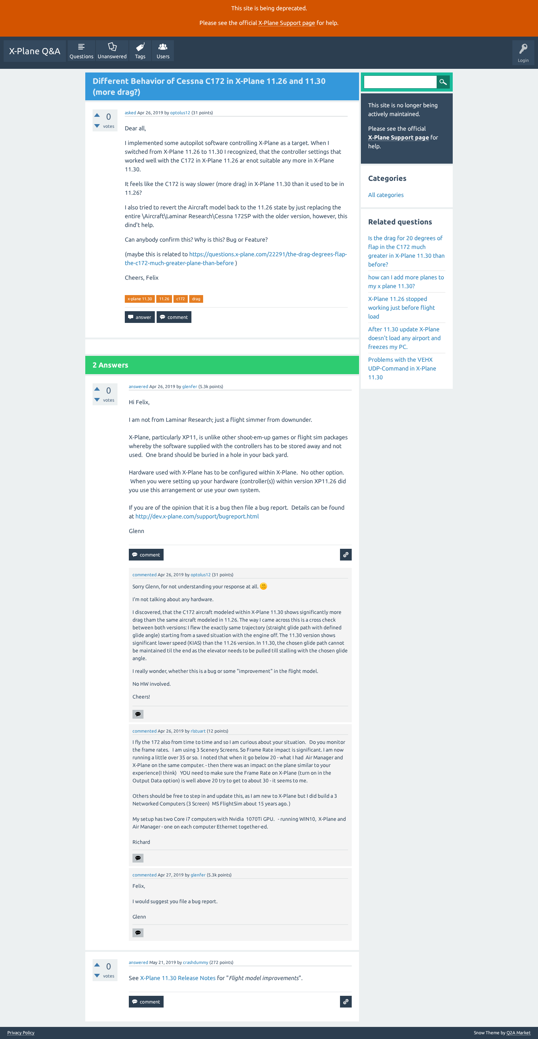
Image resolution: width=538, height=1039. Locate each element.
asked (130, 112)
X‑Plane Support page (286, 22)
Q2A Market (519, 1032)
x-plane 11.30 (140, 299)
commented (144, 574)
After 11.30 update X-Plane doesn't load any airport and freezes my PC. (404, 338)
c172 (180, 299)
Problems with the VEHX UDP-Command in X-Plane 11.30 (402, 368)
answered (138, 386)
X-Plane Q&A (34, 51)
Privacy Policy (20, 1033)
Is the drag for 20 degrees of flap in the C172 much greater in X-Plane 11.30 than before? (406, 251)
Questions (81, 56)
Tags (140, 56)
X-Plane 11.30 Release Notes (178, 978)
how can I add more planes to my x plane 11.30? (406, 281)
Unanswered (112, 56)
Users (163, 56)
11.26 (164, 299)
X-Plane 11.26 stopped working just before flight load (401, 307)
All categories (386, 194)
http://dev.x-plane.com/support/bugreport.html (197, 516)
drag (196, 299)
